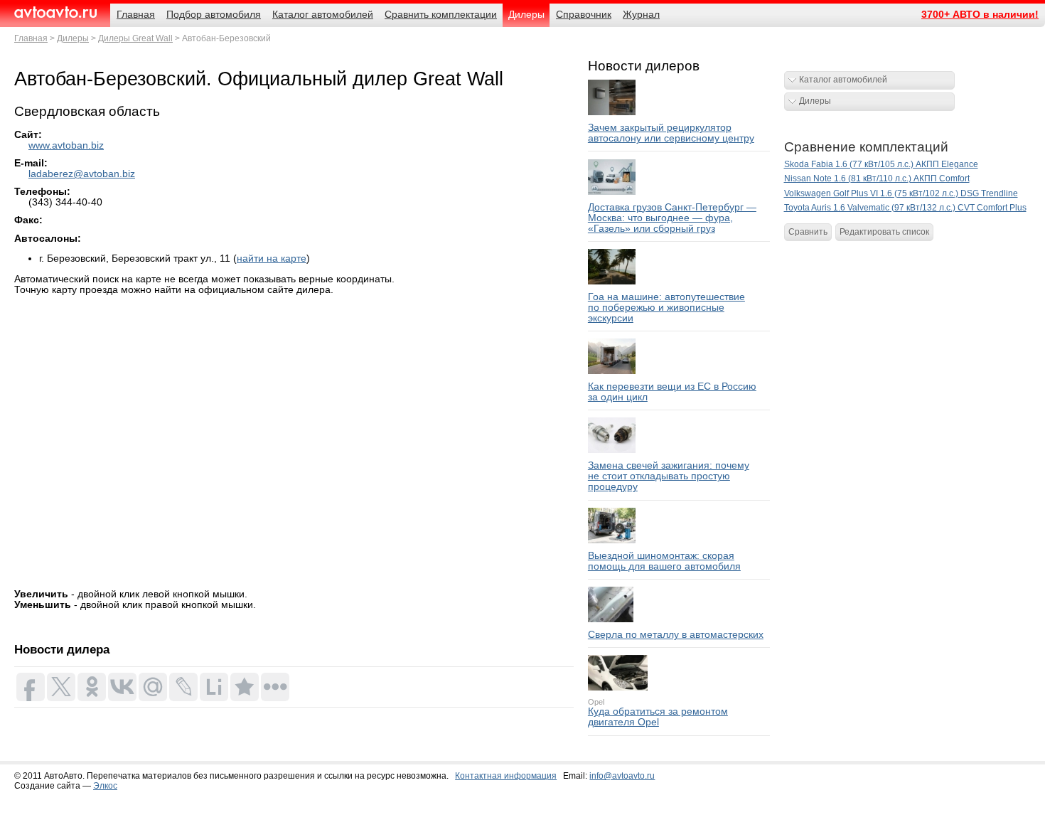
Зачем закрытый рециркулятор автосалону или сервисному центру (671, 133)
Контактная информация (506, 776)
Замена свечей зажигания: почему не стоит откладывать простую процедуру (668, 476)
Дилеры (73, 38)
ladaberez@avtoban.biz (81, 174)
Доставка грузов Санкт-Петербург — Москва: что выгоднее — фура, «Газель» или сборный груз (672, 218)
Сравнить (807, 232)
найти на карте (271, 258)
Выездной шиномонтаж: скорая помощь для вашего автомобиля (664, 561)
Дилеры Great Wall (135, 38)
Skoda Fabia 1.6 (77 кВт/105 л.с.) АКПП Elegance (881, 164)
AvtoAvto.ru (55, 12)
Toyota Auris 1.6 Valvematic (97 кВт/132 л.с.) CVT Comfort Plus (905, 208)
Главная (31, 38)
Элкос (105, 786)
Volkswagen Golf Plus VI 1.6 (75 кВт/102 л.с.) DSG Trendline (901, 193)
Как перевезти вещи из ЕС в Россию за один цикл (672, 391)
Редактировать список (884, 232)
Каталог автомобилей (843, 80)
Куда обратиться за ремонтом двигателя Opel (658, 716)
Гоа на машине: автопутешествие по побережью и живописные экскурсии (666, 308)
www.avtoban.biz (66, 145)
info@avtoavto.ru (622, 776)
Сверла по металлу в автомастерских (675, 634)
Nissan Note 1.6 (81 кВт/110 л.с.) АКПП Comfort (877, 178)
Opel (596, 702)
